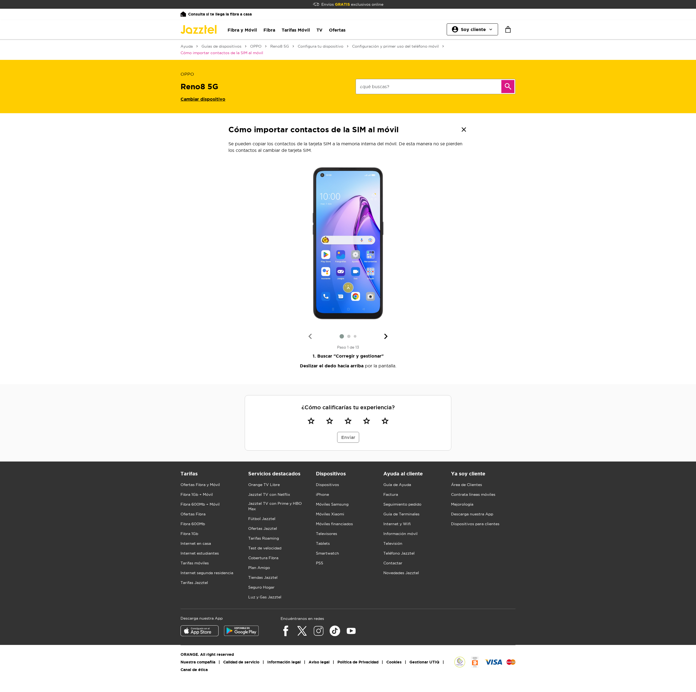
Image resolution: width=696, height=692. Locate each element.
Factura (390, 494)
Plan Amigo (259, 567)
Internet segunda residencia (207, 573)
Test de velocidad (264, 548)
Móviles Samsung (332, 504)
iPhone (322, 494)
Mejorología (462, 504)
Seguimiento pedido (402, 504)
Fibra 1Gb (189, 533)
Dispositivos (327, 484)
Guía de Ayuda (397, 484)
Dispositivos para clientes (475, 524)
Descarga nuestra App (472, 514)
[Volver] (464, 129)
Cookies (394, 662)
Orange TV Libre (264, 484)
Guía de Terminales (401, 514)
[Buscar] (507, 86)
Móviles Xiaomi (330, 514)
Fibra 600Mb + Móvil (200, 504)
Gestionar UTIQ (424, 662)
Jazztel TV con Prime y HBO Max (275, 506)
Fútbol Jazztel (261, 518)
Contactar (392, 563)
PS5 (319, 563)
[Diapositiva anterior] (309, 336)
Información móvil (400, 533)
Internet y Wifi (397, 524)
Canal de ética (194, 670)
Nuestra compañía (198, 662)
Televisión (392, 543)
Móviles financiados (334, 524)
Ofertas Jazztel (262, 528)
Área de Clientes (466, 484)
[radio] (311, 420)
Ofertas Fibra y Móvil (200, 484)
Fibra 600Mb (193, 524)
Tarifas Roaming (263, 538)
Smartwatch (327, 553)
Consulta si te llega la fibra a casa (220, 14)
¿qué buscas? (374, 86)
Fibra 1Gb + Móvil (197, 494)
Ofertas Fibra (193, 514)
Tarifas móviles (195, 563)
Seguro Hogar (261, 587)
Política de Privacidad (357, 662)
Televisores (326, 533)
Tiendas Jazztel (263, 577)
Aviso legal (319, 662)
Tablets (323, 543)
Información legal (284, 662)
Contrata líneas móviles (473, 494)
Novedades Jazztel (401, 573)
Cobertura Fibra (263, 558)
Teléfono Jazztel (399, 553)
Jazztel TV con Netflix (269, 494)
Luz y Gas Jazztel (264, 597)
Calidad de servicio (241, 662)
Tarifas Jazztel (194, 582)
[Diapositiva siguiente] (386, 336)
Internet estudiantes (200, 553)
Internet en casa (196, 543)
